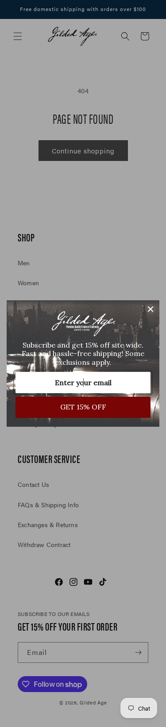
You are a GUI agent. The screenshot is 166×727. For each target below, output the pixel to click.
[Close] (150, 309)
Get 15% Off (83, 406)
